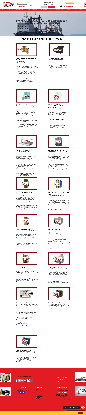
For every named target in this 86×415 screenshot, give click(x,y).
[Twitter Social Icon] (19, 380)
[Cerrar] (84, 413)
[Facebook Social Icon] (16, 380)
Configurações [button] (65, 413)
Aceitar (80, 413)
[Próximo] (79, 23)
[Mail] (61, 6)
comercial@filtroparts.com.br (62, 389)
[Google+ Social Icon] (22, 380)
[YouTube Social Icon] (25, 380)
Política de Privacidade (55, 413)
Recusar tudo (73, 413)
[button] (69, 3)
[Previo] (6, 23)
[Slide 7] (44, 33)
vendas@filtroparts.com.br (62, 390)
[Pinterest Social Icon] (28, 380)
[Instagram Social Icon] (31, 380)
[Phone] (61, 5)
